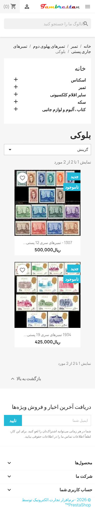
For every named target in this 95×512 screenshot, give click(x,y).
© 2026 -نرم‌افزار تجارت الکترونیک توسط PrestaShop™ (56, 502)
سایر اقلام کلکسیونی (68, 95)
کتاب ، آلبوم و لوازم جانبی (64, 109)
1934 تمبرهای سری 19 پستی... (47, 334)
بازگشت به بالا (25, 378)
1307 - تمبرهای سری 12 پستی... (47, 242)
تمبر (82, 87)
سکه (82, 102)
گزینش (47, 149)
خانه (80, 68)
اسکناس (78, 80)
